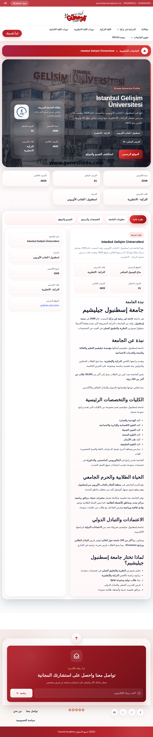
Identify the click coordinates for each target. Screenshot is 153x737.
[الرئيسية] (144, 50)
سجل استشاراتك (20, 3)
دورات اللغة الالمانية (58, 29)
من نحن (17, 711)
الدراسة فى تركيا (128, 29)
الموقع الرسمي (130, 154)
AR (5, 3)
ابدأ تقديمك (12, 33)
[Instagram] (131, 712)
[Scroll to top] (76, 638)
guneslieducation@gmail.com (109, 3)
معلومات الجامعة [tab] (116, 219)
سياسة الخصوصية (25, 720)
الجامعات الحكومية (129, 50)
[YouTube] (114, 712)
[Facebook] (140, 712)
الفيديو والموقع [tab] (65, 219)
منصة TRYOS (118, 37)
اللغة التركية (105, 29)
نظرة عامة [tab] (138, 219)
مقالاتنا (145, 29)
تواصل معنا (32, 711)
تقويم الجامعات (141, 37)
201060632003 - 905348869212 (137, 3)
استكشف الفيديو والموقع (99, 154)
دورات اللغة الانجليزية (84, 29)
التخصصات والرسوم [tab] (90, 219)
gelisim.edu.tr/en (49, 305)
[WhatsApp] (123, 712)
